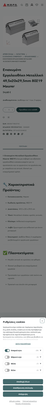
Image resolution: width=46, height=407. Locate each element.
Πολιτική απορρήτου (30, 401)
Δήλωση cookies (14, 401)
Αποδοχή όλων (23, 382)
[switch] (7, 357)
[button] (23, 350)
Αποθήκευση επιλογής (23, 388)
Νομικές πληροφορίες (23, 404)
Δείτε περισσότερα (23, 344)
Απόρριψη (23, 394)
